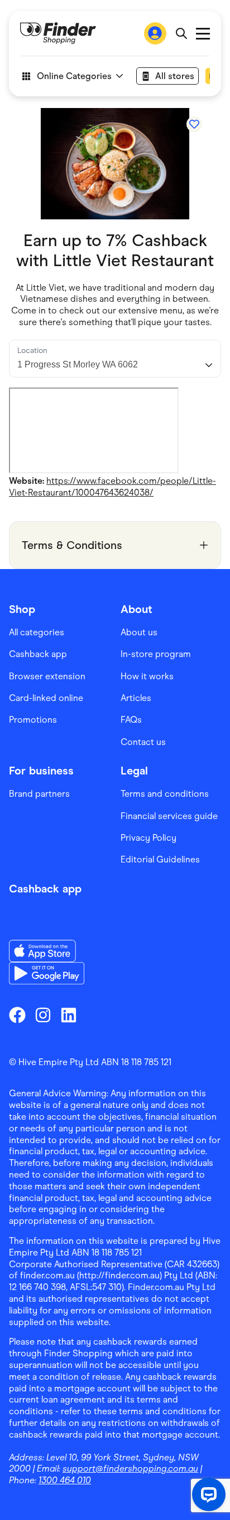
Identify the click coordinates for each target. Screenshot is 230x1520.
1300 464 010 (65, 1480)
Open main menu (203, 34)
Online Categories (74, 76)
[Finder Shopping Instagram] (43, 1015)
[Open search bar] (181, 33)
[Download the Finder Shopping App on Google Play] (46, 973)
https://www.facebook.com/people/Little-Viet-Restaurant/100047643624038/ (112, 486)
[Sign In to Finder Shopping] (155, 33)
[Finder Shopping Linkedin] (68, 1015)
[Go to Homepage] (58, 33)
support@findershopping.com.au (130, 1468)
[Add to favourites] (194, 124)
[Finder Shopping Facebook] (17, 1015)
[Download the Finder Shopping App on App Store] (46, 951)
